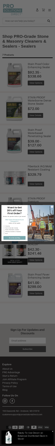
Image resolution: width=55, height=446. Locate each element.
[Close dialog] (52, 207)
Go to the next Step (14, 237)
